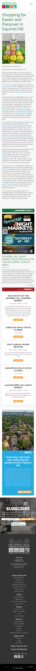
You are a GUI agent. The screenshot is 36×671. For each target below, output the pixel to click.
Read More (30, 285)
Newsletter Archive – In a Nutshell (19, 633)
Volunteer (19, 638)
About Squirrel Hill (19, 578)
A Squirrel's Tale (23, 211)
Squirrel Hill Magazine (19, 649)
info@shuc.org (19, 561)
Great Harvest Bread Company (23, 112)
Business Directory (19, 582)
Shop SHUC (19, 643)
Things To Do (19, 580)
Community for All (19, 616)
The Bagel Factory (8, 166)
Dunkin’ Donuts (7, 184)
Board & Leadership (19, 624)
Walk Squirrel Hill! (19, 591)
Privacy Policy (19, 668)
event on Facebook (20, 92)
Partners (19, 628)
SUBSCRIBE (25, 519)
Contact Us (19, 630)
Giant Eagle (15, 131)
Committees (19, 626)
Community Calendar (19, 597)
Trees (19, 613)
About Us (19, 619)
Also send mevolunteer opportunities (19, 524)
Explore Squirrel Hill (19, 575)
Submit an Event (19, 603)
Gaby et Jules (29, 97)
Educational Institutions (19, 587)
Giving (19, 640)
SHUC (28, 452)
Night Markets (19, 599)
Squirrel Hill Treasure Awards (19, 601)
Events (27, 289)
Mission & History (19, 621)
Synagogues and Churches (19, 584)
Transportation (19, 589)
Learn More (18, 319)
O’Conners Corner (19, 609)
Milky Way (5, 149)
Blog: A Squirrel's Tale (19, 646)
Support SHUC (19, 636)
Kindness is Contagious (19, 611)
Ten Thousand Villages (9, 85)
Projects (19, 607)
